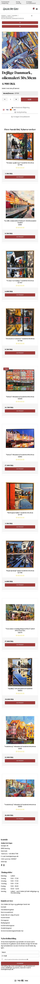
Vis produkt (20, 177)
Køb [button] (29, 99)
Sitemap (4, 862)
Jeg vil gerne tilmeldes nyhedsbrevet (18, 959)
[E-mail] (20, 956)
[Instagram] (4, 865)
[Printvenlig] (31, 15)
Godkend (20, 963)
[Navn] (20, 952)
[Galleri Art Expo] (10, 9)
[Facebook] (1, 865)
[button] (20, 22)
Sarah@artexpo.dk (12, 856)
